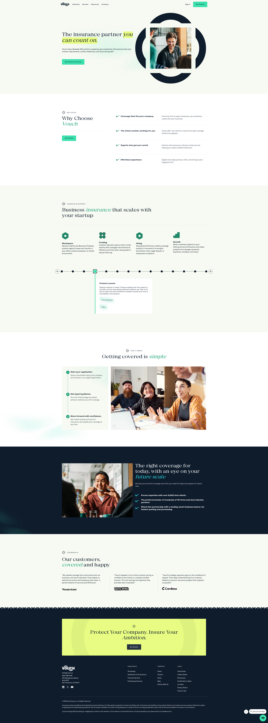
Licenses (180, 684)
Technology (131, 671)
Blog (159, 681)
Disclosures (181, 678)
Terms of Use (181, 691)
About (160, 671)
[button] (76, 4)
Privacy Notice (182, 688)
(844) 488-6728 (67, 676)
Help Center (181, 671)
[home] (65, 4)
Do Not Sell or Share (184, 681)
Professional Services (135, 681)
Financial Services (134, 678)
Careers (160, 675)
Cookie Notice (182, 675)
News (159, 678)
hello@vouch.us (67, 673)
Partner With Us (163, 684)
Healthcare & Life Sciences (137, 675)
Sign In (187, 4)
